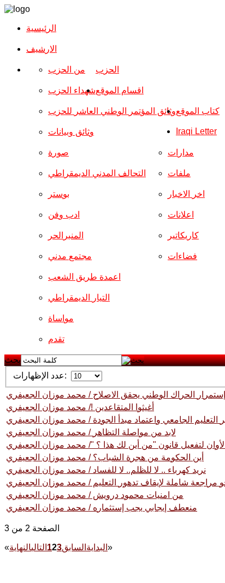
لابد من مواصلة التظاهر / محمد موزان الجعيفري (91, 432)
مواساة (61, 318)
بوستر (58, 194)
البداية (97, 547)
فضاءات (182, 256)
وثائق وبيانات (71, 131)
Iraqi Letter (196, 131)
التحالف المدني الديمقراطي (97, 173)
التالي (39, 547)
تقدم (56, 339)
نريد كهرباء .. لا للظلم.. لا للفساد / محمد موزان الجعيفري (106, 469)
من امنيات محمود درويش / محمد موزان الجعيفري (94, 495)
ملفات (179, 173)
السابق (74, 547)
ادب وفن (64, 214)
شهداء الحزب (72, 90)
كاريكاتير (183, 235)
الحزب (107, 69)
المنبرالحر (66, 235)
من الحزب (66, 69)
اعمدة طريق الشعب (84, 276)
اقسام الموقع (120, 90)
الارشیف (41, 48)
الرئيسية (41, 28)
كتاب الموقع (198, 111)
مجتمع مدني (70, 256)
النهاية (20, 547)
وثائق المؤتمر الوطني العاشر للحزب (112, 111)
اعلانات (181, 214)
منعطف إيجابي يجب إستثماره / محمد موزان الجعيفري (101, 507)
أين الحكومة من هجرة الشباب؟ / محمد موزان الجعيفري (105, 457)
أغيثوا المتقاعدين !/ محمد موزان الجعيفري (80, 407)
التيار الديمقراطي (79, 297)
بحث (12, 359)
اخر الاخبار (186, 194)
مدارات (181, 152)
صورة (58, 152)
